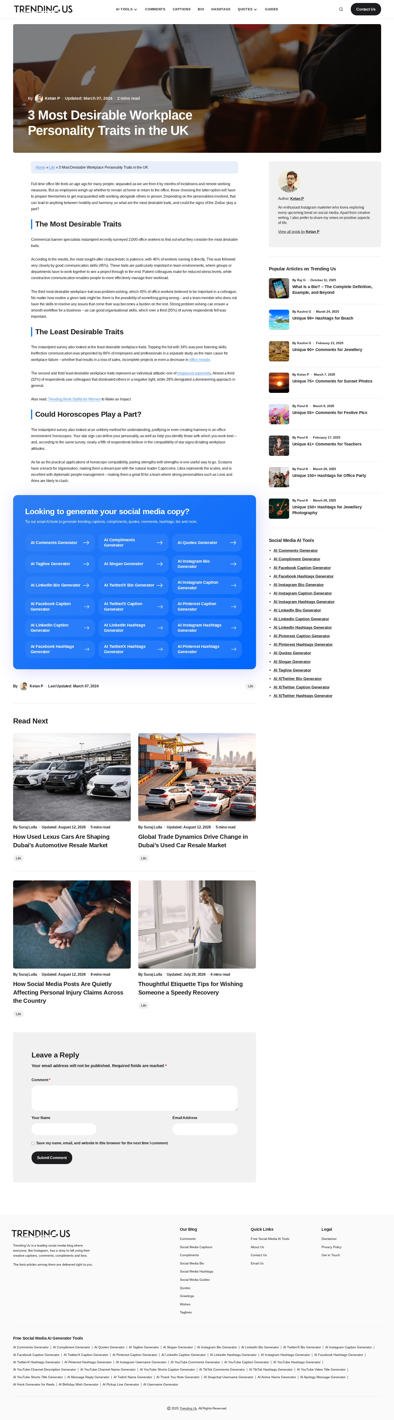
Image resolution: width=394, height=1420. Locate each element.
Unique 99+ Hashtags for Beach (323, 318)
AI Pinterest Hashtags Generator (303, 644)
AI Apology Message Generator (323, 1377)
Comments (188, 1239)
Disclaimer (329, 1239)
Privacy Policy (332, 1247)
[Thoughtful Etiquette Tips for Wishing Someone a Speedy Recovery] (197, 924)
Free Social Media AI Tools (270, 1239)
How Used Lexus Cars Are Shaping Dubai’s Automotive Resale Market (61, 840)
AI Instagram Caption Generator (302, 593)
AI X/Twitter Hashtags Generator (303, 696)
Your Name (41, 1118)
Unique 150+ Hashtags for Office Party (329, 475)
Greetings (187, 1296)
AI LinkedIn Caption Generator (301, 619)
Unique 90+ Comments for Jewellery (327, 349)
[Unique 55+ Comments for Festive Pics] (279, 414)
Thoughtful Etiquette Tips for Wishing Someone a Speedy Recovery (190, 988)
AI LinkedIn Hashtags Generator (302, 627)
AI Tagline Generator (292, 670)
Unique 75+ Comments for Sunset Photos (332, 381)
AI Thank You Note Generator (178, 1377)
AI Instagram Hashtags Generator (304, 602)
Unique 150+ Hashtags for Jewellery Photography (327, 510)
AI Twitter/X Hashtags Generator (36, 1362)
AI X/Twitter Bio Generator (297, 679)
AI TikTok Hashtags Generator (271, 1369)
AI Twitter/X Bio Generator (302, 1347)
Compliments (189, 1255)
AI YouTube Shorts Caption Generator (167, 1369)
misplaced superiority (194, 373)
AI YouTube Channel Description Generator (44, 1369)
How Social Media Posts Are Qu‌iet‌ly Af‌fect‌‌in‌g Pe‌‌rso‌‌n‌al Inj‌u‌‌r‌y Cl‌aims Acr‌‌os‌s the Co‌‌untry (68, 992)
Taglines (186, 1312)
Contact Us (365, 9)
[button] (341, 9)
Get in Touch (331, 1255)
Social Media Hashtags (196, 1271)
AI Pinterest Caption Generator (301, 636)
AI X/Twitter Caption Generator (301, 687)
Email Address (185, 1118)
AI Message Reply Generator (88, 1377)
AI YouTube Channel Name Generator (108, 1369)
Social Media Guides (195, 1279)
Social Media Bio (192, 1263)
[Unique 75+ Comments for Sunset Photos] (279, 383)
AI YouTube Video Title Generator (321, 1369)
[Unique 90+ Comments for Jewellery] (279, 351)
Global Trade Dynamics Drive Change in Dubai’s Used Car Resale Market (193, 840)
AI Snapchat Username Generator (228, 1377)
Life (52, 167)
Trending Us (188, 1408)
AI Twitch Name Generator (133, 1377)
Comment (41, 1080)
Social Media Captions (196, 1247)
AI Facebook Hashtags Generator (303, 576)
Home (40, 167)
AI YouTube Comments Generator (195, 1362)
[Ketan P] (289, 181)
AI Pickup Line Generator (121, 1384)
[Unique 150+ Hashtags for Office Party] (279, 477)
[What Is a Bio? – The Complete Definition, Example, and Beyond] (279, 288)
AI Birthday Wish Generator (78, 1384)
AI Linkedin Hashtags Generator (233, 1355)
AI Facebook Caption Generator (302, 568)
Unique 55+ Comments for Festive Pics (330, 412)
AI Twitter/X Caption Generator (86, 1355)
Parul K (302, 406)
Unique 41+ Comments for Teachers (328, 444)
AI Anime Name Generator (277, 1377)
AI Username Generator (160, 1384)
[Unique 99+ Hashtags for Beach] (279, 320)
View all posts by (298, 232)
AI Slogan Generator (292, 662)
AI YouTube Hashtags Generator (297, 1362)
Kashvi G (304, 311)
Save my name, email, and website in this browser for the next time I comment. (102, 1143)
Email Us (257, 1263)
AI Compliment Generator (296, 559)
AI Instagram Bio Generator (298, 585)
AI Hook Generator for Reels (34, 1384)
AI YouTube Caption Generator (246, 1362)
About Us (257, 1247)
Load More (197, 1204)
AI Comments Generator (295, 550)
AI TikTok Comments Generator (222, 1369)
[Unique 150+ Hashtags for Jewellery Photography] (279, 509)
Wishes (185, 1304)
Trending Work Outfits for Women (74, 399)
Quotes (185, 1288)
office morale (199, 360)
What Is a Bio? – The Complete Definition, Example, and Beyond (332, 289)
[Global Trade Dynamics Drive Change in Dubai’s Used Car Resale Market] (197, 777)
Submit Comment (52, 1158)
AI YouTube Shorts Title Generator (38, 1377)
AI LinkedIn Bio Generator (297, 610)
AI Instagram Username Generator (141, 1362)
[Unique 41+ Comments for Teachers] (279, 446)
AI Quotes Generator (292, 653)
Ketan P (303, 374)
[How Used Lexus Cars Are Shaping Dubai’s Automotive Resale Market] (72, 777)
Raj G (301, 280)
